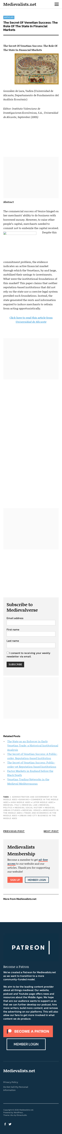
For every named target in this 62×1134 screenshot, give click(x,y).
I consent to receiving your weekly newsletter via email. (28, 655)
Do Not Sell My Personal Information (15, 1088)
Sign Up (15, 880)
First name (13, 629)
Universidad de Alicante (31, 322)
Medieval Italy (11, 804)
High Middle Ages (21, 802)
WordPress (18, 1112)
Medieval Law (29, 804)
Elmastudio (22, 1115)
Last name (13, 641)
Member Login (37, 880)
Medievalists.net (19, 4)
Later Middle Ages (43, 802)
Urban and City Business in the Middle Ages (29, 817)
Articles (9, 17)
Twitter (10, 1123)
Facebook (5, 1123)
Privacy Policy (10, 1082)
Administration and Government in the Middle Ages (30, 798)
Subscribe (15, 664)
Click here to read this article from (31, 317)
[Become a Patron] (28, 1036)
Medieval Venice (31, 810)
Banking (24, 799)
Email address (15, 618)
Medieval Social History (29, 807)
